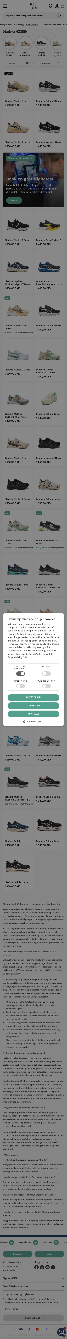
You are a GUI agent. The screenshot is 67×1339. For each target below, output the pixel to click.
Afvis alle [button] (33, 713)
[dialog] (33, 669)
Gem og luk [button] (33, 705)
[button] (33, 723)
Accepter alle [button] (34, 697)
